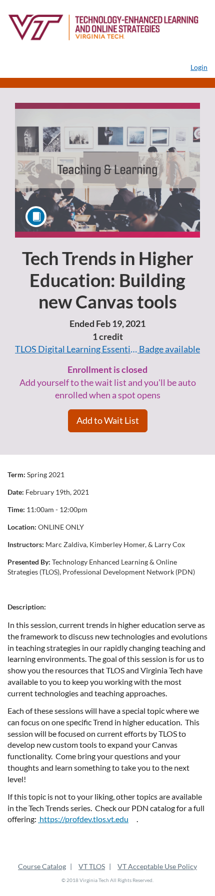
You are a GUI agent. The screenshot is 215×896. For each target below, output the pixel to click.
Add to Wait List (107, 420)
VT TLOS (91, 866)
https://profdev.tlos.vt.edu (83, 819)
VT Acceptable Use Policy (157, 866)
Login (199, 67)
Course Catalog (42, 866)
